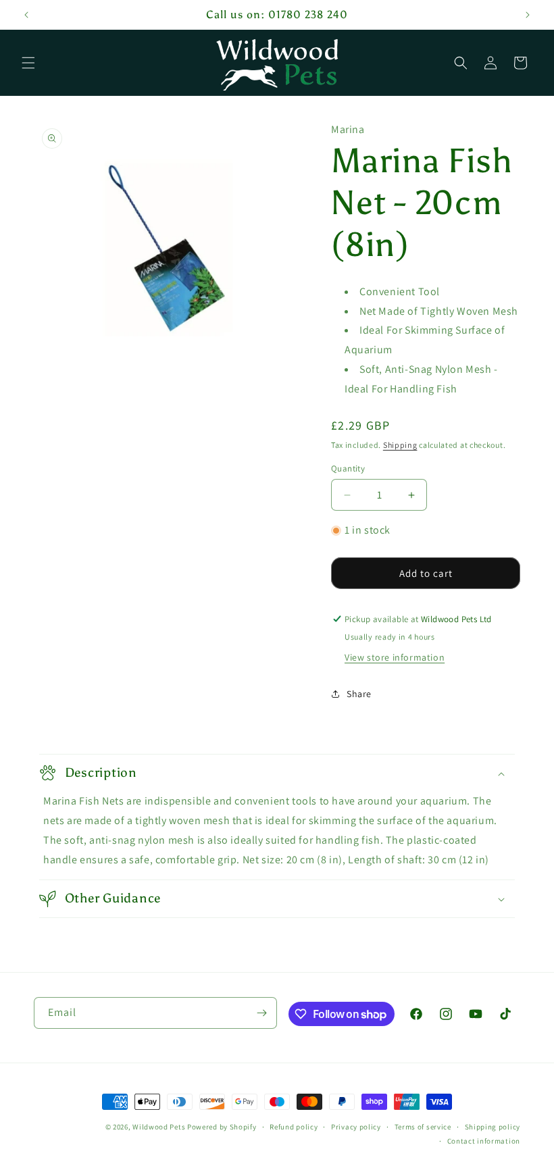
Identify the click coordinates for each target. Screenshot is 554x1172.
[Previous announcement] (26, 15)
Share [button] (359, 694)
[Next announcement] (528, 15)
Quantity (348, 468)
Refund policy (294, 1126)
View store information (395, 657)
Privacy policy (356, 1126)
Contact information (483, 1141)
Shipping (400, 445)
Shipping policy (493, 1126)
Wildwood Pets (158, 1126)
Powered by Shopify (222, 1126)
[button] (28, 63)
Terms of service (423, 1126)
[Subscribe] (261, 1013)
